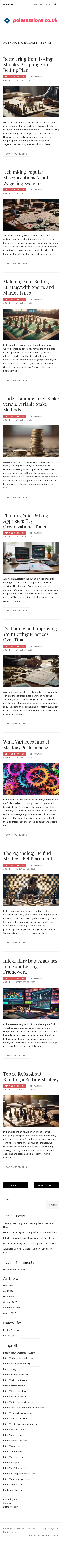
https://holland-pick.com (15, 1418)
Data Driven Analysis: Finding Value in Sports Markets (30, 1232)
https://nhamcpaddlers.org (16, 1363)
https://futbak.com (12, 1484)
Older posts (17, 1185)
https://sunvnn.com (13, 1457)
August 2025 (9, 1313)
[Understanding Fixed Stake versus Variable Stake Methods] (31, 440)
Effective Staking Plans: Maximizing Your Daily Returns (30, 1237)
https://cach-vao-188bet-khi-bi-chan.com (23, 1407)
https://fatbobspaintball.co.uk (18, 1358)
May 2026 (8, 1285)
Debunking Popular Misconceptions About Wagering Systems (25, 177)
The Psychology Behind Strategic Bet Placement (27, 856)
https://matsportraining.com (17, 1479)
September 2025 (11, 1307)
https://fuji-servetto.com (15, 1380)
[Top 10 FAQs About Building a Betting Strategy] (31, 1110)
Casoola (7, 1502)
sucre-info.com (10, 1506)
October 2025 (10, 1302)
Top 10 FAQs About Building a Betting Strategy (31, 1076)
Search (6, 1199)
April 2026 (8, 1291)
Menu (9, 4)
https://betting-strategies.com (18, 1402)
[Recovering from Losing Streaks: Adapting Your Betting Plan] (31, 101)
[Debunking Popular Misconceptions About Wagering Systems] (31, 214)
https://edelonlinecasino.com (18, 1413)
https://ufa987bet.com (14, 1467)
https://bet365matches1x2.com (19, 1352)
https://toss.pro (11, 1462)
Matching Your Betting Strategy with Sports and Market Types (28, 287)
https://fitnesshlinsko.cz (15, 1391)
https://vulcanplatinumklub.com (19, 1473)
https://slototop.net (13, 1451)
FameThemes (52, 1535)
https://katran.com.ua (14, 1385)
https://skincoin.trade (14, 1446)
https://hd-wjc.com (12, 1369)
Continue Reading (16, 154)
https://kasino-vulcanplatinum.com (20, 1424)
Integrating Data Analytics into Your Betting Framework (30, 966)
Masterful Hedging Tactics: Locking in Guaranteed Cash (30, 1243)
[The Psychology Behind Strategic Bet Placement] (31, 889)
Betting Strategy (14, 76)
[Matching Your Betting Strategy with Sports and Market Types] (31, 324)
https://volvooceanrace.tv (16, 1374)
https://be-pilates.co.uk (14, 1396)
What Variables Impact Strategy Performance (26, 744)
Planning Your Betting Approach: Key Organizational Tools (25, 521)
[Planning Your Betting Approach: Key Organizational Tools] (31, 557)
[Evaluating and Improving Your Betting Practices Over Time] (31, 671)
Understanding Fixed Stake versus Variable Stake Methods (31, 404)
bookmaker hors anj (13, 1489)
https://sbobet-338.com (15, 1440)
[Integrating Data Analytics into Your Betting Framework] (31, 1003)
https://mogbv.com (12, 1434)
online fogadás (11, 1499)
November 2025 (11, 1296)
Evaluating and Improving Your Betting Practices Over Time (30, 634)
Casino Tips (9, 1335)
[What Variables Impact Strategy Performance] (31, 778)
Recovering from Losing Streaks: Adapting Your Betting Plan (28, 64)
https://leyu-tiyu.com (13, 1429)
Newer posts (45, 1185)
